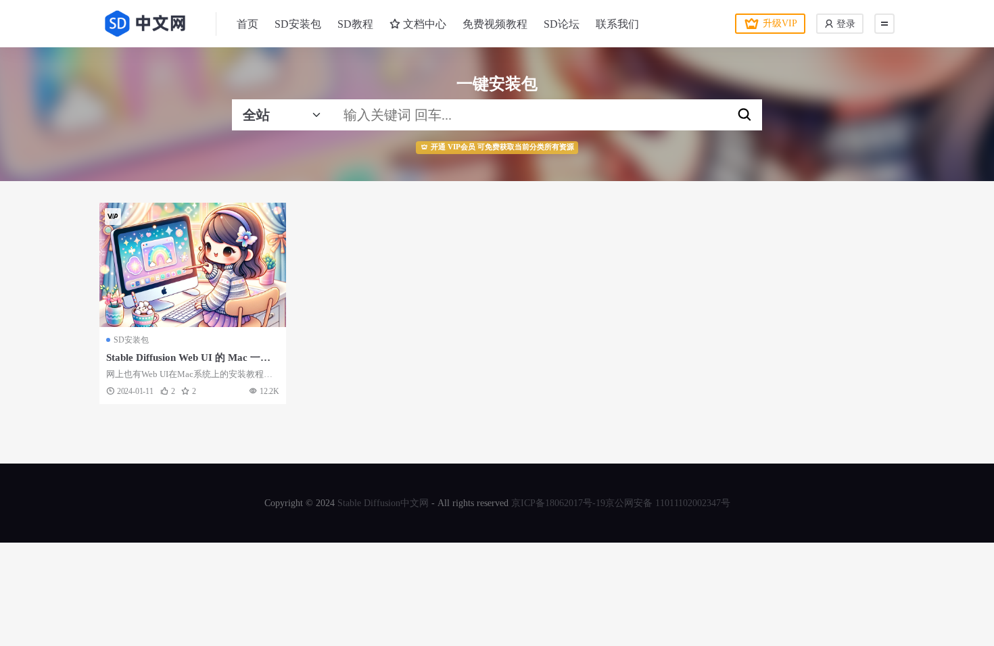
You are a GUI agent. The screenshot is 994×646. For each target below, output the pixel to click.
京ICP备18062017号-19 (558, 503)
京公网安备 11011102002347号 (667, 503)
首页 (247, 24)
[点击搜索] (744, 114)
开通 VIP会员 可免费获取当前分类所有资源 (502, 147)
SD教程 (355, 24)
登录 (844, 24)
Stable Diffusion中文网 (383, 503)
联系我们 (617, 24)
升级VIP (780, 23)
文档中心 (423, 24)
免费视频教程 (495, 24)
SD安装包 (298, 24)
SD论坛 (561, 24)
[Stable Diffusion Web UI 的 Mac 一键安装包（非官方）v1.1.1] (192, 265)
